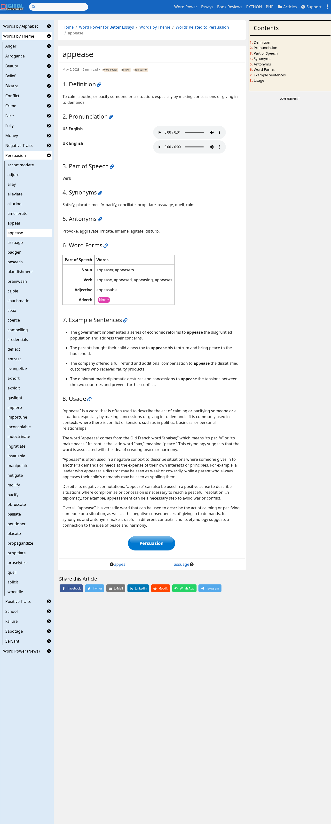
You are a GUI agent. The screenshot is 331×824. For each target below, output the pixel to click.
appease (15, 232)
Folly (9, 125)
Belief (10, 76)
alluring (15, 203)
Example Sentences (270, 75)
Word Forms (264, 69)
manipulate (18, 465)
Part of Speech (266, 53)
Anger (10, 46)
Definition (262, 42)
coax (12, 310)
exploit (14, 388)
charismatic (18, 300)
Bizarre (11, 86)
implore (15, 407)
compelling (18, 329)
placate (14, 533)
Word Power (185, 6)
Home (68, 27)
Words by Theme (18, 36)
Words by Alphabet (20, 26)
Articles (289, 6)
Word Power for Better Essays (106, 27)
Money (11, 135)
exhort (14, 378)
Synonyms (262, 58)
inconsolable (19, 426)
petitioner (17, 523)
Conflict (12, 95)
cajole (13, 291)
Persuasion (15, 155)
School (11, 611)
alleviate (15, 194)
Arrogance (15, 56)
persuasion (140, 69)
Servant (12, 641)
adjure (13, 174)
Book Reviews (229, 6)
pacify (13, 494)
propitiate (17, 553)
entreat (14, 359)
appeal (14, 223)
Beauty (11, 66)
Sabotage (14, 631)
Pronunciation (265, 47)
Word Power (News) (21, 651)
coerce (14, 320)
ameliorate (17, 213)
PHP (270, 6)
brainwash (17, 281)
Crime (10, 105)
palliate (14, 514)
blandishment (20, 271)
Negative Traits (19, 145)
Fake (9, 115)
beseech (15, 262)
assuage (15, 242)
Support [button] (314, 6)
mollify (14, 485)
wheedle (15, 591)
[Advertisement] (290, 132)
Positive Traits (18, 601)
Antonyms (262, 64)
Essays (207, 6)
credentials (18, 339)
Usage (259, 80)
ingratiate (16, 446)
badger (14, 252)
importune (17, 417)
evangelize (17, 368)
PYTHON (254, 6)
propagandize (20, 543)
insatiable (16, 456)
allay (12, 184)
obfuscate (17, 504)
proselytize (18, 562)
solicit (13, 582)
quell (12, 572)
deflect (14, 349)
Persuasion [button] (152, 543)
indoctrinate (19, 436)
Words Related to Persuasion (202, 27)
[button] (49, 26)
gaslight (15, 397)
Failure (11, 621)
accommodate (21, 165)
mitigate (15, 475)
